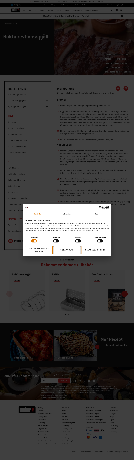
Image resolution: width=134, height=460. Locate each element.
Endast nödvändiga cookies (39, 250)
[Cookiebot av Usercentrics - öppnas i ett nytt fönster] (100, 207)
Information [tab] (67, 214)
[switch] (56, 240)
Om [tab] (96, 214)
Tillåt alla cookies (95, 250)
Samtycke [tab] (37, 214)
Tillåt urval (67, 250)
